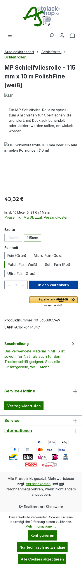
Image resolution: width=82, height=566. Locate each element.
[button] (53, 301)
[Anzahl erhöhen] (23, 285)
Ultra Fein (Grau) (21, 273)
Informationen (18, 430)
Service (11, 420)
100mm (14, 238)
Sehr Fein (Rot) (57, 264)
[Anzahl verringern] (9, 285)
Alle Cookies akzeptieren (42, 559)
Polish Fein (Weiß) (22, 264)
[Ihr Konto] (62, 35)
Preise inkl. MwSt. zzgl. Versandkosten (36, 217)
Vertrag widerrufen (24, 406)
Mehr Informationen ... (41, 526)
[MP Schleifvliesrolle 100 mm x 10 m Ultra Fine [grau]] (41, 167)
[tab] (39, 355)
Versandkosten (38, 484)
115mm (32, 238)
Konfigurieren (42, 535)
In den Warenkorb (53, 285)
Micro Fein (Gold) (48, 255)
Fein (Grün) (16, 255)
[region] (41, 167)
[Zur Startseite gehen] (41, 16)
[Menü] (9, 35)
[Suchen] (51, 35)
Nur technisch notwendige (42, 547)
